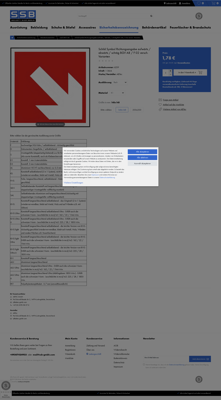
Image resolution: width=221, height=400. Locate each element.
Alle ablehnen (142, 157)
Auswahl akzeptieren (142, 163)
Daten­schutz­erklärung (107, 177)
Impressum (95, 175)
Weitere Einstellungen (73, 182)
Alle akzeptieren (142, 151)
